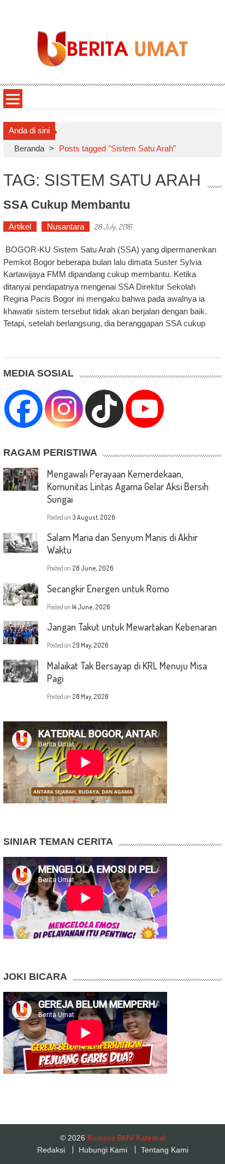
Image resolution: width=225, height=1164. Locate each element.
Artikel (20, 226)
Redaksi (51, 1150)
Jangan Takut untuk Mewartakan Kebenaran (132, 627)
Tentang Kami (164, 1150)
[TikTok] (104, 409)
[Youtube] (145, 409)
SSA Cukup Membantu (66, 204)
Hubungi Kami (103, 1150)
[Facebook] (23, 409)
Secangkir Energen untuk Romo (108, 589)
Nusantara (65, 226)
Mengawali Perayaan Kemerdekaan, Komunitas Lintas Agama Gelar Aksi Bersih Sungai (128, 486)
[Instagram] (64, 409)
